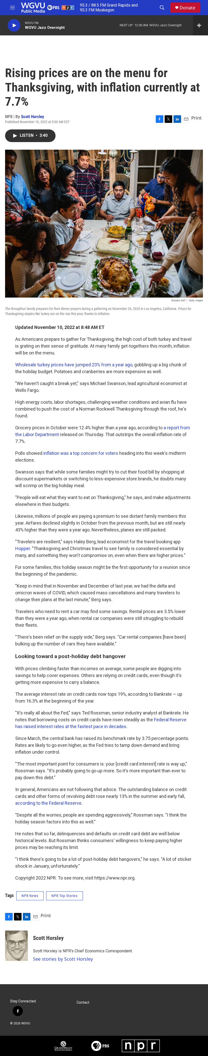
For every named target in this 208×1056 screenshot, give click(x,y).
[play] (14, 25)
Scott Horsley (32, 116)
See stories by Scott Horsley (63, 959)
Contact (83, 1002)
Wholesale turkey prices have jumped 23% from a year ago (73, 364)
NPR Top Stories (64, 896)
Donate (187, 7)
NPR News (30, 896)
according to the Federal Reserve (48, 803)
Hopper (22, 548)
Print (196, 118)
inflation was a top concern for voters (80, 453)
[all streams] (200, 25)
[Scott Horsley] (16, 946)
